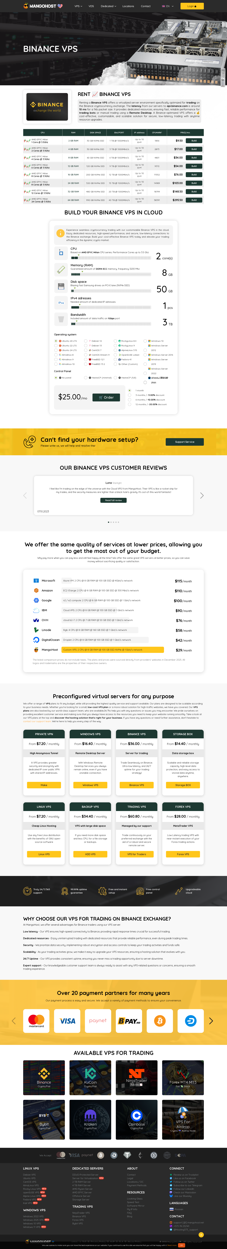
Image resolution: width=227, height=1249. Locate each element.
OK (181, 1245)
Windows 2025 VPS (33, 1219)
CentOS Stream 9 (100, 354)
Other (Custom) (129, 364)
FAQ (129, 1212)
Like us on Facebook (185, 1178)
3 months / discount (150, 395)
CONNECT (177, 1168)
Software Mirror (136, 1205)
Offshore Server (81, 1196)
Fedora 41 (126, 359)
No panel (66, 377)
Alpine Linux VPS (31, 1196)
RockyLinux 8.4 (128, 341)
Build (194, 140)
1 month (140, 390)
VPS (77, 6)
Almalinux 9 (68, 359)
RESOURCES (136, 1192)
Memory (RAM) (82, 265)
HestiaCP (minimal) (102, 377)
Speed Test (133, 1202)
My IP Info (132, 1209)
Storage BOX (183, 785)
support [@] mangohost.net (189, 1222)
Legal (130, 1178)
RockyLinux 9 (128, 345)
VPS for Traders (136, 854)
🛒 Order (106, 397)
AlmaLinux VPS (31, 1185)
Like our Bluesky (182, 1196)
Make (44, 785)
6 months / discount (150, 399)
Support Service (184, 441)
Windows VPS (90, 785)
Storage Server (80, 1199)
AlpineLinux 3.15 (129, 350)
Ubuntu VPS (29, 1178)
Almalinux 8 (68, 354)
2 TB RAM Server (81, 1181)
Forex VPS (183, 854)
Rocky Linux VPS (32, 1188)
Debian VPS (29, 1174)
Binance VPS (136, 785)
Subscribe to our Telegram (188, 1185)
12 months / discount (151, 404)
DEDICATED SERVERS (87, 1168)
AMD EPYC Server (82, 1192)
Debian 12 (97, 341)
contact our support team (37, 721)
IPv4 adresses (81, 298)
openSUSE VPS (31, 1192)
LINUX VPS (31, 1168)
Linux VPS (44, 854)
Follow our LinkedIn (184, 1188)
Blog (129, 1216)
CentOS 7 (96, 350)
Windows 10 (157, 341)
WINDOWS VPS (34, 1210)
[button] (202, 495)
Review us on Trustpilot (186, 1174)
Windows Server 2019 (159, 361)
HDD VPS (90, 854)
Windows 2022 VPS (33, 1216)
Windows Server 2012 (159, 348)
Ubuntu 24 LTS (69, 350)
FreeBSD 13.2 (98, 364)
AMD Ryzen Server (82, 1188)
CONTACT (177, 1216)
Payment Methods (137, 1185)
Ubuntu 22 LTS (69, 345)
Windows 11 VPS (31, 1227)
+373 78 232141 (181, 1226)
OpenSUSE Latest (130, 354)
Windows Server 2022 (159, 371)
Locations (128, 6)
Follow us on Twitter (184, 1181)
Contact (146, 6)
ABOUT (132, 1168)
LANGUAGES (179, 1203)
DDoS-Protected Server (85, 1174)
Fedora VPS (29, 1199)
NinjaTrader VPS (81, 1212)
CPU (74, 249)
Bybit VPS (77, 1223)
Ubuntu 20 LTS (69, 341)
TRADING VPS (82, 1206)
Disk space (79, 282)
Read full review (113, 500)
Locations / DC (135, 1181)
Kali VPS (27, 1203)
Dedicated (107, 6)
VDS (91, 6)
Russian (179, 1209)
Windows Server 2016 (162, 354)
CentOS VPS (29, 1181)
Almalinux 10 (68, 364)
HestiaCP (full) (128, 377)
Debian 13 (97, 345)
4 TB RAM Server (81, 1185)
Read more (172, 1245)
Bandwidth (78, 315)
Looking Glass (135, 1198)
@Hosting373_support (186, 1229)
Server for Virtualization (85, 1178)
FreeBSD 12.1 (98, 359)
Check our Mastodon (184, 1192)
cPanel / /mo (159, 380)
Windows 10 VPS (32, 1223)
